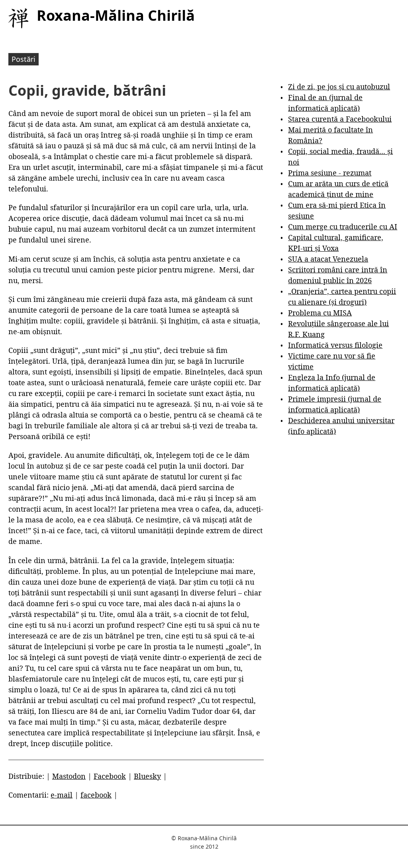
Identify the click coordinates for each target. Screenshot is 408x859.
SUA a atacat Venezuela (328, 259)
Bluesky (147, 776)
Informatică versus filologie (335, 345)
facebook (96, 795)
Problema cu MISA (320, 312)
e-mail (62, 795)
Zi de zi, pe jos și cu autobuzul (339, 86)
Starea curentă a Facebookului (340, 119)
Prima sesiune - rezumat (329, 172)
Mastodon (69, 776)
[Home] (18, 18)
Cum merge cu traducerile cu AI (342, 226)
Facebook (110, 776)
